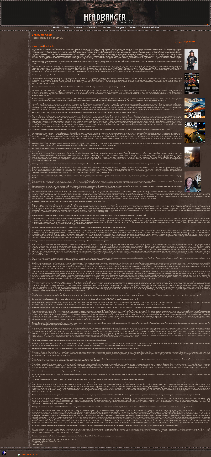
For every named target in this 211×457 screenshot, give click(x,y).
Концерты (121, 28)
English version (49, 46)
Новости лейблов (150, 28)
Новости (78, 28)
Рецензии (106, 28)
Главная (55, 28)
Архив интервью (37, 46)
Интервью (92, 28)
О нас (66, 28)
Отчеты (133, 28)
